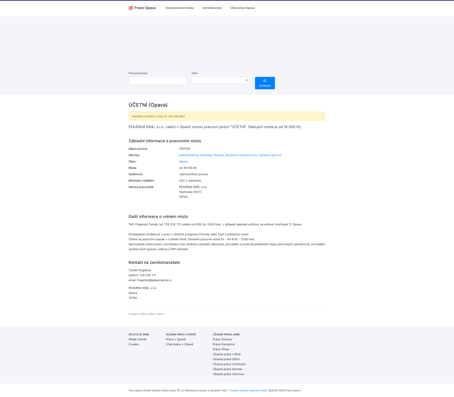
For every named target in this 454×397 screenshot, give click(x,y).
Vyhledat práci (212, 8)
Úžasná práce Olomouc (228, 374)
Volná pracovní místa (179, 8)
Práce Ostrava (222, 339)
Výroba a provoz (270, 155)
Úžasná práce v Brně (227, 354)
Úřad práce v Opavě (179, 344)
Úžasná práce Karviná (227, 369)
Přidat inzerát (138, 339)
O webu (134, 344)
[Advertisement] (227, 41)
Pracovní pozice (138, 73)
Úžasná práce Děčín (226, 359)
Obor (195, 73)
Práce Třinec (221, 349)
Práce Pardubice (224, 344)
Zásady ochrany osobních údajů (248, 390)
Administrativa (188, 155)
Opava (183, 161)
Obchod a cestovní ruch (241, 155)
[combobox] (221, 80)
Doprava (206, 155)
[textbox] (199, 80)
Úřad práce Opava (242, 8)
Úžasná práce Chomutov (229, 364)
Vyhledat (265, 85)
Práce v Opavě (176, 339)
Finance (218, 155)
